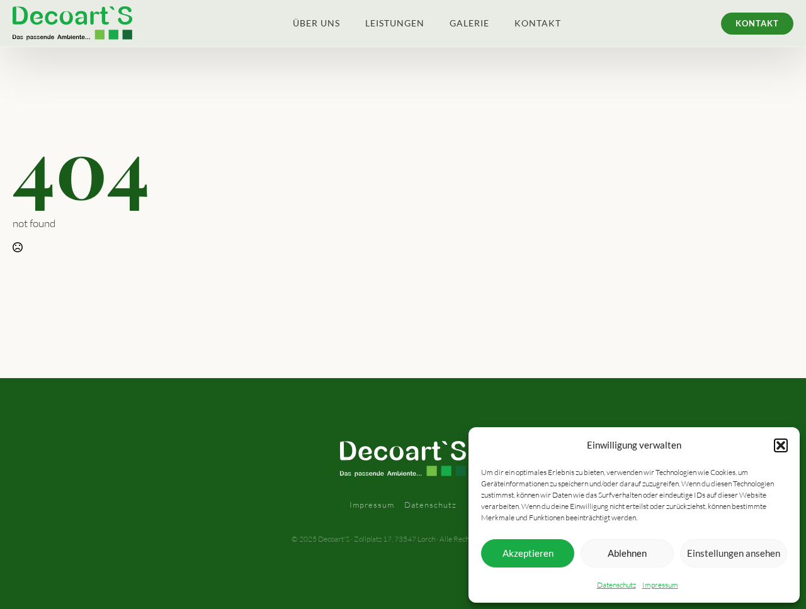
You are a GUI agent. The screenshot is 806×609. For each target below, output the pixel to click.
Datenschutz (616, 584)
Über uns (316, 23)
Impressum (660, 584)
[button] (781, 445)
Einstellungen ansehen (733, 553)
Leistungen (394, 23)
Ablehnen (627, 553)
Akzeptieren (527, 553)
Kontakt (537, 23)
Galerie (469, 23)
